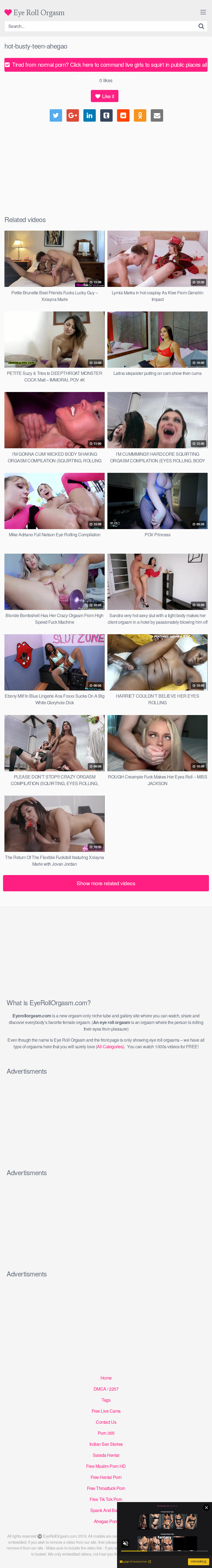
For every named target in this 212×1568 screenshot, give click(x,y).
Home (106, 1378)
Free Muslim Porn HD (106, 1466)
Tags (106, 1400)
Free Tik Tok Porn (106, 1499)
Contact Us (106, 1422)
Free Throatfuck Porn (106, 1488)
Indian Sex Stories (106, 1444)
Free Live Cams (106, 1411)
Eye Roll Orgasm (38, 12)
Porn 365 (106, 1433)
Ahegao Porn (106, 1521)
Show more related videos (106, 883)
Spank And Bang (106, 1510)
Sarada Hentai (106, 1455)
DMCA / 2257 (106, 1389)
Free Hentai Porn (106, 1477)
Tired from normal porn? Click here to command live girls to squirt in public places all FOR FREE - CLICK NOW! (109, 66)
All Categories (110, 1046)
